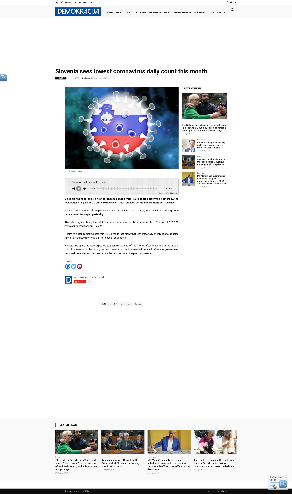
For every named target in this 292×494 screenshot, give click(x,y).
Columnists (201, 139)
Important (201, 173)
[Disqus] (122, 358)
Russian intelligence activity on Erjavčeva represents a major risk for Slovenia (211, 145)
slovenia (137, 304)
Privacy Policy (221, 491)
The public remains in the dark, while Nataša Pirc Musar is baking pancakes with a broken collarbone (215, 463)
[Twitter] (231, 2)
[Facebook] (227, 2)
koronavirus (125, 304)
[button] (232, 9)
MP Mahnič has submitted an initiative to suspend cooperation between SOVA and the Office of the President (212, 180)
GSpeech (173, 193)
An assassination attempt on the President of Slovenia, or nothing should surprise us (211, 162)
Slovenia (61, 78)
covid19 (113, 304)
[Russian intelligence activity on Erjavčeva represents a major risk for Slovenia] (188, 145)
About (210, 491)
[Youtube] (235, 2)
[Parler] (79, 266)
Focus (184, 122)
